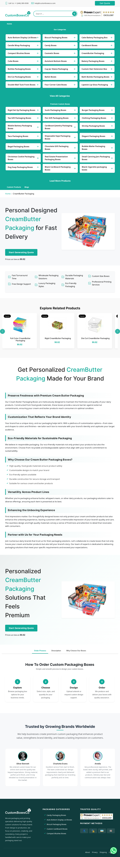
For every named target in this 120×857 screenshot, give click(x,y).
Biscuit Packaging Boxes (56, 37)
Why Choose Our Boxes (76, 651)
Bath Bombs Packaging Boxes (95, 77)
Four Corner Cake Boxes (56, 84)
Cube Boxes (13, 61)
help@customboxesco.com (45, 3)
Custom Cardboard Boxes (57, 829)
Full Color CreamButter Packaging (20, 339)
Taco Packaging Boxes (18, 136)
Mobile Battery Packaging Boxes (20, 127)
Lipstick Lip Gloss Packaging (95, 84)
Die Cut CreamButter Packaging (95, 338)
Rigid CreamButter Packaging (58, 338)
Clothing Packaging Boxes (94, 118)
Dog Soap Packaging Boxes (20, 167)
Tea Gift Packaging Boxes (19, 118)
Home (8, 193)
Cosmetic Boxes (52, 53)
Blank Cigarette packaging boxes (94, 168)
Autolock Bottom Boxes (56, 61)
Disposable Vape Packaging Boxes (57, 137)
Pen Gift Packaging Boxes (57, 118)
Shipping (103, 852)
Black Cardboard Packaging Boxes (58, 168)
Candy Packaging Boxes (56, 815)
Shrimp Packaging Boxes (93, 126)
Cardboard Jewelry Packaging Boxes (58, 127)
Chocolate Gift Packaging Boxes (56, 147)
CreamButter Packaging (93, 53)
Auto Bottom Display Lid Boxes (22, 37)
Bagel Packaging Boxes (18, 146)
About (87, 852)
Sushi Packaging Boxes (55, 110)
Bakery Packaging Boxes (93, 61)
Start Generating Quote (21, 252)
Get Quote (105, 3)
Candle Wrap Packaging (19, 45)
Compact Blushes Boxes (19, 53)
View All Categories (60, 95)
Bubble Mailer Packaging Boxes (93, 147)
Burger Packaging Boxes (93, 110)
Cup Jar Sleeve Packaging (56, 69)
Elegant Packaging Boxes (93, 136)
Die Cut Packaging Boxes (19, 77)
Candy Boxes (50, 45)
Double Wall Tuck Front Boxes (21, 84)
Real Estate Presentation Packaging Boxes (56, 158)
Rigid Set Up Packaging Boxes (21, 110)
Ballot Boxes (50, 77)
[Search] (74, 13)
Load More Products (60, 180)
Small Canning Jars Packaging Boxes (96, 158)
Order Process (40, 651)
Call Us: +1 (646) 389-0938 (18, 3)
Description (56, 651)
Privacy (95, 852)
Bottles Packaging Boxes (19, 69)
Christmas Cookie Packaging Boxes (21, 158)
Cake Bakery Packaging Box (94, 37)
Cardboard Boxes (89, 45)
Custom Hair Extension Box (94, 69)
